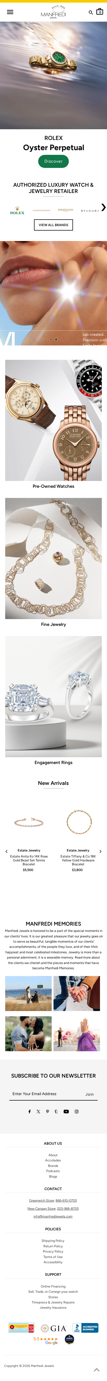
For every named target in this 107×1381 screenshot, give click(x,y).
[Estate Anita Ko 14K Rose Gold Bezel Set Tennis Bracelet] (29, 823)
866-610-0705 (66, 1200)
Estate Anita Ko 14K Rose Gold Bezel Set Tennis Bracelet (29, 860)
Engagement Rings (53, 762)
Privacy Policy (53, 1251)
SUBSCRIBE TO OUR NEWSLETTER (53, 1076)
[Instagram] (76, 1112)
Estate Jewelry (29, 850)
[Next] (100, 851)
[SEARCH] (91, 13)
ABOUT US (53, 1144)
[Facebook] (30, 1112)
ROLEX (53, 138)
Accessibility (53, 1262)
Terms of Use (53, 1257)
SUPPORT (53, 1275)
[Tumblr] (56, 1112)
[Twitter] (38, 1112)
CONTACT (53, 1189)
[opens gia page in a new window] (53, 1331)
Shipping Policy (53, 1241)
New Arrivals (53, 783)
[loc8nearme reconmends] (69, 1344)
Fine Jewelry (53, 624)
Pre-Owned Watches (53, 486)
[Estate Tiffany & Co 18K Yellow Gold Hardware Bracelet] (78, 823)
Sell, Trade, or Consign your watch (53, 1292)
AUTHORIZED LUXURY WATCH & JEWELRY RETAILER (53, 188)
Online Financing (53, 1286)
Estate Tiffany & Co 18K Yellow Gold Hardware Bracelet (78, 860)
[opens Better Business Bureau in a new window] (85, 1331)
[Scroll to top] (96, 1370)
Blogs (53, 1176)
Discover (53, 161)
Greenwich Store (41, 1200)
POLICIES (53, 1229)
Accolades (53, 1160)
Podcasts (53, 1171)
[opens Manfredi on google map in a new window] (45, 1344)
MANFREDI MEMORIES (53, 924)
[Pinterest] (47, 1112)
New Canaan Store (42, 1208)
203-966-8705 (68, 1208)
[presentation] (103, 210)
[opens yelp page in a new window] (21, 1331)
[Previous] (7, 851)
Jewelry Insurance (53, 1307)
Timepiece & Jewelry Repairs (53, 1302)
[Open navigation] (10, 12)
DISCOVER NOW (67, 294)
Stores (53, 1297)
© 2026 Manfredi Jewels (36, 1366)
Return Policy (53, 1246)
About (53, 1155)
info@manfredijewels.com (53, 1216)
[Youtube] (66, 1112)
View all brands (53, 225)
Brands (53, 1166)
